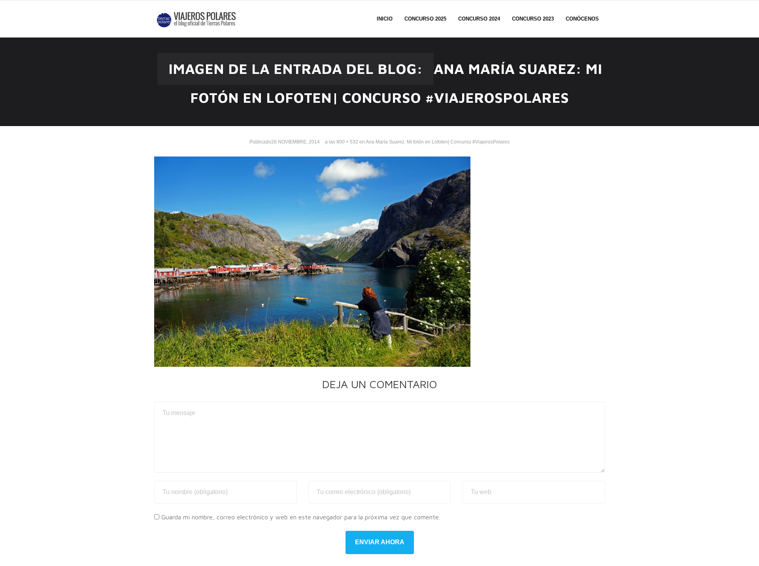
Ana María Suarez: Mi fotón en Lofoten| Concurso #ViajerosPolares (438, 142)
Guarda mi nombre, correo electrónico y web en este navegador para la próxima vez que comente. (300, 517)
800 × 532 (347, 142)
